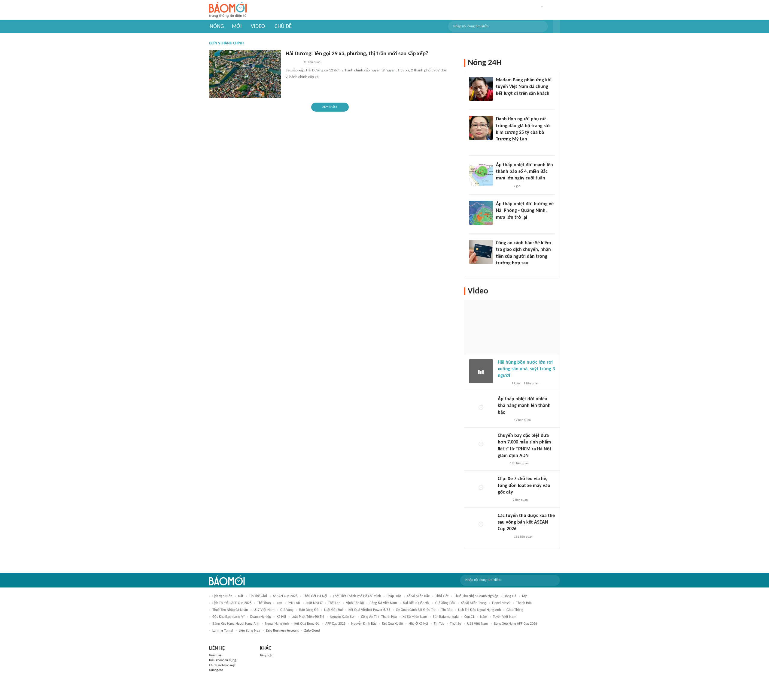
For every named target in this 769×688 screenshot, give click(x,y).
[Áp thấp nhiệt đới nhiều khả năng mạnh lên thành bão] (481, 408)
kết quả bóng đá (307, 624)
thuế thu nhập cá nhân (230, 610)
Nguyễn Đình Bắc (363, 624)
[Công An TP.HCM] (502, 463)
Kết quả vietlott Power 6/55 (369, 610)
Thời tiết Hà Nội (315, 596)
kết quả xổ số (392, 624)
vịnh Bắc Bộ (355, 603)
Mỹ (524, 596)
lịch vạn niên (222, 596)
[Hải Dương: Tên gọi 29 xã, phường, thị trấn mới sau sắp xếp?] (245, 74)
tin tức (439, 624)
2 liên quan (520, 500)
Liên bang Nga (249, 630)
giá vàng (286, 610)
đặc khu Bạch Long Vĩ (228, 617)
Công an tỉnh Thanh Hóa (379, 617)
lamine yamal (222, 630)
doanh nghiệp (260, 617)
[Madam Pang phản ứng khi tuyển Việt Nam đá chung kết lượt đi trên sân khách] (481, 89)
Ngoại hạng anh (277, 624)
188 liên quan (519, 463)
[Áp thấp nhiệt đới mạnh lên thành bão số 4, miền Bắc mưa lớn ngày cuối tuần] (481, 174)
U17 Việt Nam (264, 610)
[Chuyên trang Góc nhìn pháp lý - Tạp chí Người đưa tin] (500, 271)
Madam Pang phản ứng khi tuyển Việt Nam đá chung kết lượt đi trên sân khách (524, 87)
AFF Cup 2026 (335, 624)
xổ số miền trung (473, 603)
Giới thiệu (216, 655)
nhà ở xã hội (418, 624)
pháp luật (394, 596)
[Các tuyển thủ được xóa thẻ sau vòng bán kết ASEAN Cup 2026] (481, 524)
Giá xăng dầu (445, 603)
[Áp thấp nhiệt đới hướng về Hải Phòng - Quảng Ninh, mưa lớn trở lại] (481, 213)
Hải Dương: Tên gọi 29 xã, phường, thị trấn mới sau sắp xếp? (357, 54)
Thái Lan (334, 603)
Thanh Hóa (524, 603)
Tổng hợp (266, 655)
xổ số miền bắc (418, 596)
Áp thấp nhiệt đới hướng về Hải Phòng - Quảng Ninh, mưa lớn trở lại (525, 211)
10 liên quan (312, 62)
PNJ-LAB (294, 603)
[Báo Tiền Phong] (501, 225)
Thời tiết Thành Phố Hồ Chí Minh (357, 596)
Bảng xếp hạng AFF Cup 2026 (515, 624)
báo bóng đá (308, 610)
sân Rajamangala (446, 617)
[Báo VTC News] (503, 186)
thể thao (264, 603)
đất (240, 596)
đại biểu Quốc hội (416, 603)
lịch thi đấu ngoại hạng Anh (479, 610)
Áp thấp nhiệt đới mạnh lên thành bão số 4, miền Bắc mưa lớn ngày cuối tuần (524, 172)
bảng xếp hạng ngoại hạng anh (235, 624)
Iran (279, 603)
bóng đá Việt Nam (383, 603)
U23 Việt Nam (477, 624)
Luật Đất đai (333, 610)
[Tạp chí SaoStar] (502, 101)
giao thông (514, 610)
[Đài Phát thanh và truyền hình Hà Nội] (504, 420)
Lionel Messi (501, 603)
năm (483, 617)
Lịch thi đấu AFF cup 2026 (231, 603)
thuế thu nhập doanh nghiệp (476, 596)
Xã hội (281, 617)
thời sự (455, 624)
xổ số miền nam (415, 617)
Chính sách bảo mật (222, 665)
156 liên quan (523, 537)
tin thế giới (258, 596)
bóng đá (510, 596)
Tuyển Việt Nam (504, 617)
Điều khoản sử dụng (222, 660)
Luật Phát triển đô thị (308, 617)
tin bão (446, 610)
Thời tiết (441, 596)
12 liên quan (522, 420)
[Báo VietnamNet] (501, 147)
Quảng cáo (216, 670)
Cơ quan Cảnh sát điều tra (416, 610)
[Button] (556, 26)
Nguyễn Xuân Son (342, 617)
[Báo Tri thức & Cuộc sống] (293, 63)
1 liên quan (531, 383)
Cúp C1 (469, 617)
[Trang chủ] (228, 10)
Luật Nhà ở (314, 603)
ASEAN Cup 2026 (285, 596)
